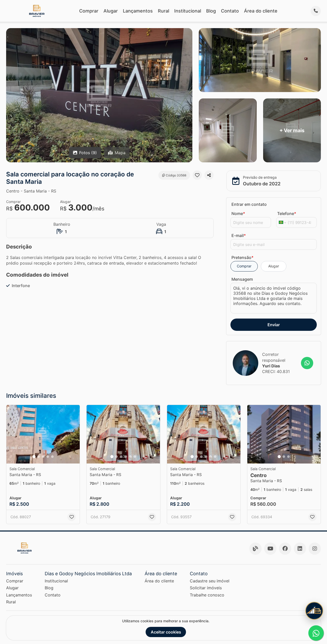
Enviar (273, 324)
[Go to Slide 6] (135, 456)
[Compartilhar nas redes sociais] (209, 175)
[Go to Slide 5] (52, 456)
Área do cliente (260, 11)
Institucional (187, 11)
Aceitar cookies (166, 632)
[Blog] (255, 549)
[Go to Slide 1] (34, 456)
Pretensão (242, 257)
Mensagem (242, 279)
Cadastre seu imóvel (209, 580)
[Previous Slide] (11, 434)
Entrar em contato (249, 204)
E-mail (238, 235)
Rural (163, 11)
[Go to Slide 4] (47, 456)
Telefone (286, 213)
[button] (43, 434)
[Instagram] (315, 549)
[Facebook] (285, 549)
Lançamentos (138, 11)
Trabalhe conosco (207, 594)
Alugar (110, 11)
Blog (211, 11)
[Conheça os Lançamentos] (314, 611)
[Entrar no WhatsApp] (307, 363)
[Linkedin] (300, 549)
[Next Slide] (74, 434)
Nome (238, 213)
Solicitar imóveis (206, 587)
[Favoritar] (197, 175)
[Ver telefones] (316, 11)
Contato (230, 11)
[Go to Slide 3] (43, 456)
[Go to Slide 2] (38, 456)
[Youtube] (270, 549)
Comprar (88, 11)
